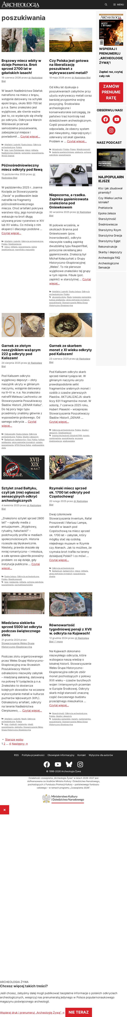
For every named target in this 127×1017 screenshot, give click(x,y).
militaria (34, 150)
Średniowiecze (14, 244)
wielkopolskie (38, 445)
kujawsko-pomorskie (82, 297)
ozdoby (39, 442)
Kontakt (81, 750)
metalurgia (13, 582)
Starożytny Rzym (109, 223)
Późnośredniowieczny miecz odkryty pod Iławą (22, 167)
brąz (6, 150)
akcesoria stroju (59, 297)
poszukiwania (37, 153)
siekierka (18, 727)
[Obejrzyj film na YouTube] (111, 157)
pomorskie (26, 153)
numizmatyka (55, 438)
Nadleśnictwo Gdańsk (11, 153)
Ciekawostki (9, 434)
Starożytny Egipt (109, 234)
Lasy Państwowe (16, 150)
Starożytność (107, 212)
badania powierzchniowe (63, 152)
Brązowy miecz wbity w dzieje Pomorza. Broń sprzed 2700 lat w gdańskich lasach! (21, 67)
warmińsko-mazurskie (25, 249)
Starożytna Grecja (110, 229)
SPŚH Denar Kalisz (23, 445)
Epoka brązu (26, 144)
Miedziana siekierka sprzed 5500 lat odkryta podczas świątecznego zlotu (22, 629)
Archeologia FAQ (109, 251)
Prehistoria (105, 201)
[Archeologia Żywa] (20, 4)
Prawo (73, 149)
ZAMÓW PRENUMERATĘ (111, 92)
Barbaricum (9, 439)
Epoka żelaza (75, 291)
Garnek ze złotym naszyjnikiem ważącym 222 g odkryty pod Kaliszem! (21, 352)
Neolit (23, 719)
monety (86, 435)
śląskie (52, 576)
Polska (19, 147)
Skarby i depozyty (31, 437)
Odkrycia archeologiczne (32, 241)
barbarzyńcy (20, 439)
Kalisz (34, 439)
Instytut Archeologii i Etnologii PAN (67, 435)
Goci (29, 439)
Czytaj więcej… (30, 136)
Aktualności (57, 149)
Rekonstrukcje (107, 240)
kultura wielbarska (57, 300)
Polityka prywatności (33, 750)
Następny (26, 739)
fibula (69, 297)
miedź (30, 724)
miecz (27, 150)
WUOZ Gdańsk (8, 155)
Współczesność (83, 149)
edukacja (79, 152)
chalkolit (13, 724)
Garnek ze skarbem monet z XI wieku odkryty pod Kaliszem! (70, 350)
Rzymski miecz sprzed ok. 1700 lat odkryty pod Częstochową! (69, 492)
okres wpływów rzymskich (77, 300)
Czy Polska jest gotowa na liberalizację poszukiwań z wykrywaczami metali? (68, 67)
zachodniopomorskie (24, 585)
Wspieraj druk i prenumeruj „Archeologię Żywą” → (80, 983)
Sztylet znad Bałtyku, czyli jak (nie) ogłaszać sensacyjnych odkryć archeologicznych (21, 494)
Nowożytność (58, 713)
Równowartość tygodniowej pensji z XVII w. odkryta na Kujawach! (70, 629)
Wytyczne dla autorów (101, 750)
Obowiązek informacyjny (61, 750)
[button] (106, 4)
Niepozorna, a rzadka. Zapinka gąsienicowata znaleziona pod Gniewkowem (68, 201)
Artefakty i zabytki (12, 144)
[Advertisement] (111, 312)
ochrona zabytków (35, 582)
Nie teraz (56, 993)
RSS (16, 750)
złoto (4, 448)
